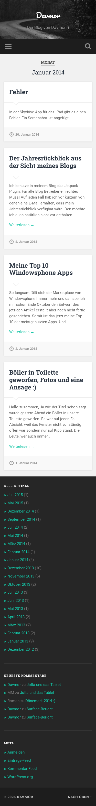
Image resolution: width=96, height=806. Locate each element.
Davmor (48, 15)
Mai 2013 (15, 608)
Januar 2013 (17, 641)
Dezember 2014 (20, 511)
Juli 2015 (15, 495)
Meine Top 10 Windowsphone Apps (41, 269)
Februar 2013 (18, 633)
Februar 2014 (18, 552)
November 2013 (20, 576)
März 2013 (16, 625)
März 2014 (16, 543)
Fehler (18, 92)
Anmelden (16, 752)
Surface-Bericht (40, 709)
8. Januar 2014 (26, 242)
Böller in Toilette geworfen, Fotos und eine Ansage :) (46, 379)
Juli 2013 (15, 592)
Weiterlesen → (21, 225)
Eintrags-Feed (19, 760)
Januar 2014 (17, 560)
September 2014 (21, 519)
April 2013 (16, 617)
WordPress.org (20, 777)
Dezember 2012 (20, 649)
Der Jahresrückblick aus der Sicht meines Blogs (45, 162)
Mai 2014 (15, 535)
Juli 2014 (15, 527)
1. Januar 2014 (26, 463)
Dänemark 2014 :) (40, 701)
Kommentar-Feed (22, 768)
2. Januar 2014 (26, 349)
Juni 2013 (15, 600)
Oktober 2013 (18, 584)
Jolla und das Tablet (44, 684)
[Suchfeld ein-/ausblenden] (88, 46)
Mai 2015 (15, 503)
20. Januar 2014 (27, 134)
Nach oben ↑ (80, 797)
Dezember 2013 (20, 568)
